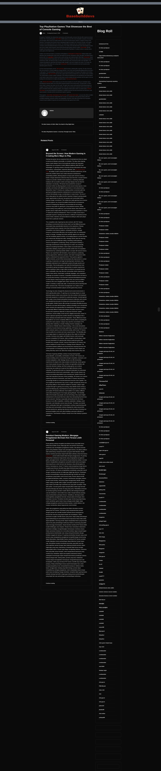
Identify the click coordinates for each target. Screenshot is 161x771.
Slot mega (102, 536)
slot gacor (102, 682)
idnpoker (101, 635)
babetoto (101, 482)
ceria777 (101, 446)
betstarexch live (103, 44)
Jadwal (101, 568)
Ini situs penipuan (104, 48)
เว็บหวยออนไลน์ (103, 381)
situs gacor (102, 454)
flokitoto (101, 331)
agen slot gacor (103, 450)
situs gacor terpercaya (105, 643)
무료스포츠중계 (103, 607)
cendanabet (102, 501)
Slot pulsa (102, 544)
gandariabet (102, 73)
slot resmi (102, 466)
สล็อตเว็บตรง (102, 385)
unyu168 (101, 627)
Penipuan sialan (103, 225)
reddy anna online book (106, 462)
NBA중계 (101, 603)
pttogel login (102, 521)
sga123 (101, 458)
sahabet (101, 114)
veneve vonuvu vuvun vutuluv (108, 591)
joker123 (101, 705)
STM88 (101, 51)
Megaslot (101, 548)
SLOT (100, 564)
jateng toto (102, 489)
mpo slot (101, 646)
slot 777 (101, 529)
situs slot (101, 690)
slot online (102, 713)
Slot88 (101, 572)
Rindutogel (102, 474)
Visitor (101, 560)
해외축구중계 (102, 470)
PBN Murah (102, 686)
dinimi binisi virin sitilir (105, 91)
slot (100, 694)
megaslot (101, 552)
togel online (49, 455)
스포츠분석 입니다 (104, 442)
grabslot (101, 580)
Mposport (102, 631)
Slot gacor (102, 556)
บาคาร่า (101, 389)
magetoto (102, 517)
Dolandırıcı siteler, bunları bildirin (108, 233)
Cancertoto (102, 493)
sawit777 (101, 576)
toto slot (101, 533)
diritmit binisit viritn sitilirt (106, 588)
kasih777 (101, 497)
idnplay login (103, 670)
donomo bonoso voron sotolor (108, 595)
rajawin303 (102, 485)
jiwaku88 (101, 709)
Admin (44, 33)
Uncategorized (50, 33)
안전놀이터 (102, 584)
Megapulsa (102, 540)
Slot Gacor (102, 599)
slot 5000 (101, 666)
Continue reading (50, 422)
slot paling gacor (104, 525)
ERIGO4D (102, 393)
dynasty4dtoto (103, 478)
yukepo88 (102, 717)
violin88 (101, 611)
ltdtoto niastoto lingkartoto (107, 335)
